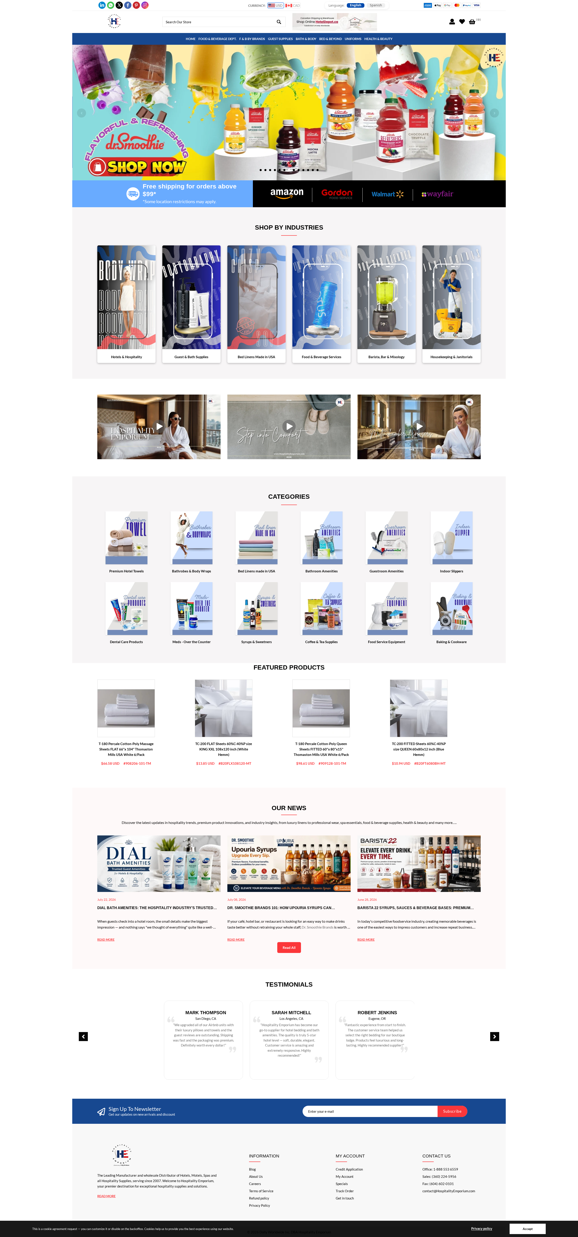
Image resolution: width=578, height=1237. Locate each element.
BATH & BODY (306, 39)
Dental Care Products (126, 642)
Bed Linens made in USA (256, 571)
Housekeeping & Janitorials (452, 357)
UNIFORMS (353, 39)
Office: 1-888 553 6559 (440, 1169)
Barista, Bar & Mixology (386, 357)
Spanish (376, 5)
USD (278, 5)
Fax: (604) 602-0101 (438, 1184)
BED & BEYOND (330, 39)
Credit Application (349, 1169)
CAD (296, 5)
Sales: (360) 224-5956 (439, 1176)
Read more (105, 939)
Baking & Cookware (451, 642)
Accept (528, 1229)
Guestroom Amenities (387, 571)
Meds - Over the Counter (191, 642)
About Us (256, 1176)
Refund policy (259, 1198)
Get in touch (345, 1198)
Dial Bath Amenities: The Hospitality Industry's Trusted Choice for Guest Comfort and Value (155, 908)
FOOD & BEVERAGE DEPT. (217, 39)
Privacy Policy (259, 1205)
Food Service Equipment (386, 642)
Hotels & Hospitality (126, 357)
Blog (252, 1169)
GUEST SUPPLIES (280, 39)
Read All (289, 947)
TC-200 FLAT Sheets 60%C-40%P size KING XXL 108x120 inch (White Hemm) (223, 749)
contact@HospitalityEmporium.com (448, 1191)
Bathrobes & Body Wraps (191, 571)
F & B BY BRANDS (252, 39)
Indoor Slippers (451, 571)
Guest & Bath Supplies (191, 357)
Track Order (345, 1191)
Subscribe (452, 1111)
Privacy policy (481, 1228)
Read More (106, 1196)
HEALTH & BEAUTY (378, 39)
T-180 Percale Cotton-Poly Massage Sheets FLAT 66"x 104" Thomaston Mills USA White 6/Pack (126, 749)
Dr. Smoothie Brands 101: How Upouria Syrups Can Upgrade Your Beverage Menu (279, 908)
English (355, 5)
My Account (345, 1176)
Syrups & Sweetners (256, 642)
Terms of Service (261, 1191)
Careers (255, 1184)
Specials (342, 1184)
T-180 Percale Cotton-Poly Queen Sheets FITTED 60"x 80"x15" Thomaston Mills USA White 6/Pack (321, 749)
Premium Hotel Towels (126, 571)
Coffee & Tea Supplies (321, 642)
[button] (260, 169)
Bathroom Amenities (321, 571)
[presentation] (81, 113)
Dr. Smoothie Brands (317, 927)
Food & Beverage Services (321, 357)
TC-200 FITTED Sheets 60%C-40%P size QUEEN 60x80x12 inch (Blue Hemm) (419, 749)
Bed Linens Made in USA (256, 357)
